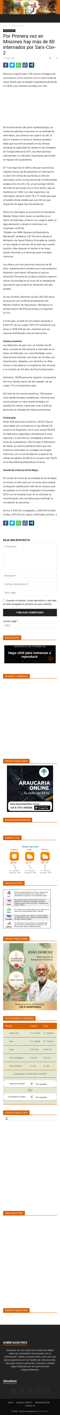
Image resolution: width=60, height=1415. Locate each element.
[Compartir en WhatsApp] (18, 65)
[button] (5, 18)
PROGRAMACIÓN (42, 1402)
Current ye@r (10, 621)
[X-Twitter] (38, 1391)
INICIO (10, 1402)
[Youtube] (47, 1391)
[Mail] (30, 1391)
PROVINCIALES (17, 25)
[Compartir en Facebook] (5, 65)
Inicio (5, 25)
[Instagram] (22, 1391)
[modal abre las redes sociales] (31, 65)
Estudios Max (43, 1411)
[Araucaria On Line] (30, 7)
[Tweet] (12, 65)
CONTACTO (30, 1405)
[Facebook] (13, 1391)
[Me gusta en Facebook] (25, 65)
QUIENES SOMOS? (24, 1402)
